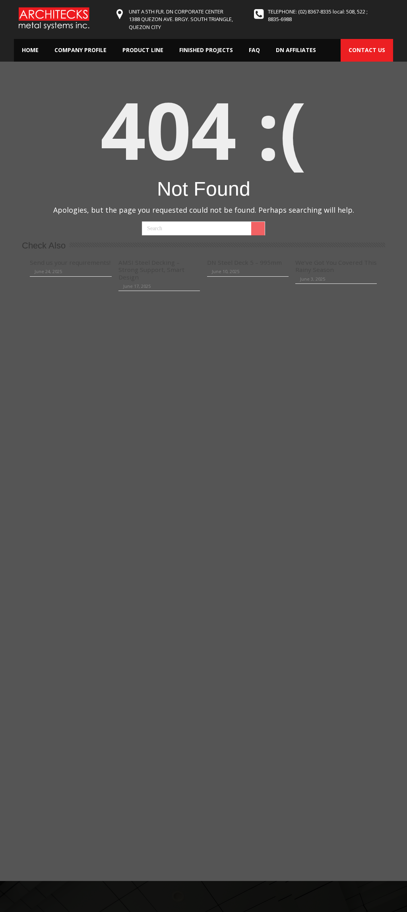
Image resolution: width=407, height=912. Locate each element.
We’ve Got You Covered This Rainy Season (336, 266)
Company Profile (80, 50)
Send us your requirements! (70, 262)
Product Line (142, 50)
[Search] (258, 228)
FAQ (254, 50)
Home (30, 50)
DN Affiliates (296, 50)
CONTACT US (367, 50)
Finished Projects (206, 50)
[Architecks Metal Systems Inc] (53, 18)
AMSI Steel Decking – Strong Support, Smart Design (151, 269)
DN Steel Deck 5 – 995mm (244, 262)
